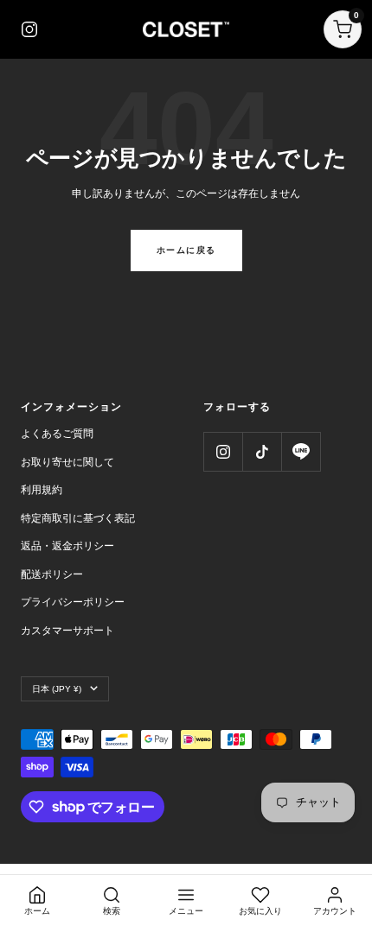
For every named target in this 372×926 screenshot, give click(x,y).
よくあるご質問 (57, 434)
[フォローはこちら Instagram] (222, 451)
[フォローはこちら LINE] (300, 451)
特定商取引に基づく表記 (78, 518)
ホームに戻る (186, 250)
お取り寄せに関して (67, 462)
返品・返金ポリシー (67, 546)
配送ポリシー (52, 574)
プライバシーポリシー (73, 602)
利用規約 (41, 490)
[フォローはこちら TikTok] (261, 451)
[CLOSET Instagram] (29, 29)
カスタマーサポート (67, 631)
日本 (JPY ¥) (56, 689)
